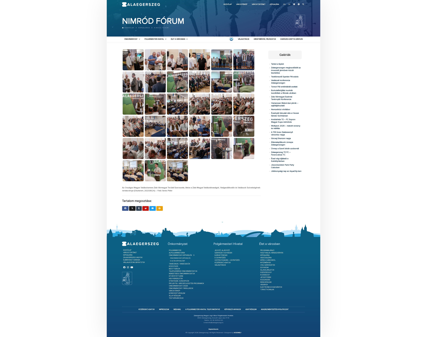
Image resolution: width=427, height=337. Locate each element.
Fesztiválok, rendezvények (271, 253)
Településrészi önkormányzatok (183, 271)
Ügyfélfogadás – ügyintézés (227, 260)
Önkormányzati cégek (178, 286)
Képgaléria (274, 4)
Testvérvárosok (176, 298)
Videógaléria (266, 258)
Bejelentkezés (213, 329)
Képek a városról (268, 260)
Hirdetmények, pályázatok (265, 39)
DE (289, 4)
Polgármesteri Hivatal (154, 39)
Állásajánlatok (267, 270)
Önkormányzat (131, 39)
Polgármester (175, 250)
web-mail (177, 309)
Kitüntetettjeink (176, 276)
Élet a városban (178, 39)
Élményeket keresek (131, 260)
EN (284, 4)
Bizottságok (174, 269)
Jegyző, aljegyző (222, 250)
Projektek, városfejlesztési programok (186, 283)
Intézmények (265, 262)
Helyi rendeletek (176, 278)
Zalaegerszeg (141, 4)
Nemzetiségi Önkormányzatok (182, 274)
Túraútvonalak (267, 289)
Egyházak (264, 267)
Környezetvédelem (177, 293)
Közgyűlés (173, 266)
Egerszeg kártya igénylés (291, 39)
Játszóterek (265, 277)
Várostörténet (258, 4)
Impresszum (164, 309)
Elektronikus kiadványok (271, 287)
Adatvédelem (251, 309)
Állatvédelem (175, 296)
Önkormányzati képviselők (180, 255)
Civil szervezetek (267, 265)
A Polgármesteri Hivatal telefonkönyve (202, 309)
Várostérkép (241, 4)
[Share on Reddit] (145, 208)
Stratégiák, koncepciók (179, 281)
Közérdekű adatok (223, 262)
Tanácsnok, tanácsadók (179, 264)
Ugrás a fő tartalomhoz (299, 1)
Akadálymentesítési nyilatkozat (275, 309)
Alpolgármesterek (177, 253)
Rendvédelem (265, 282)
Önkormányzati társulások (181, 288)
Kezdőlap (228, 4)
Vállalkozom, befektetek (134, 262)
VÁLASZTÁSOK (243, 39)
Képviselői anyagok (232, 309)
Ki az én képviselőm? (177, 261)
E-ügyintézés (220, 258)
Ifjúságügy (265, 275)
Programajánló (267, 250)
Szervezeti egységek (223, 253)
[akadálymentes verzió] (298, 4)
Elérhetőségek (221, 255)
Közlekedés (265, 280)
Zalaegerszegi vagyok (133, 257)
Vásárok (264, 285)
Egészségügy (266, 272)
